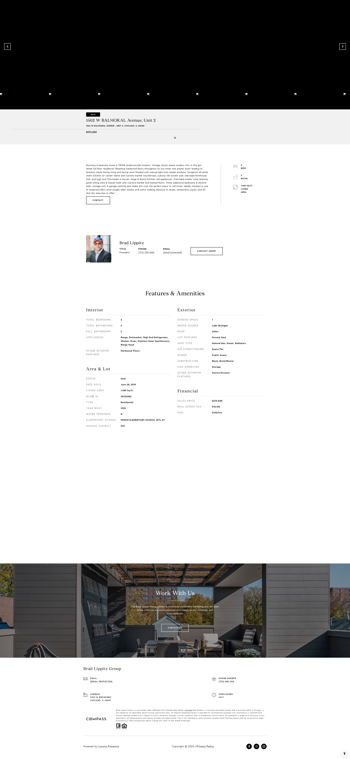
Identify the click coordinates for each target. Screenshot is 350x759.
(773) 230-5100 (146, 252)
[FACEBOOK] (249, 746)
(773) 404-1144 (226, 681)
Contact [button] (98, 200)
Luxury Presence (108, 746)
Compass (188, 710)
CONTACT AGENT (206, 251)
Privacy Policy (205, 746)
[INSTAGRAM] (256, 746)
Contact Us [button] (175, 628)
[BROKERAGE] (264, 746)
